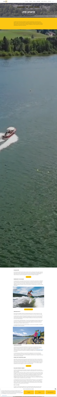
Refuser (40, 392)
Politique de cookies (4, 395)
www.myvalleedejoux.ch (40, 349)
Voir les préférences (50, 392)
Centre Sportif (28, 365)
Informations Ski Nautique (28, 309)
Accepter (29, 392)
